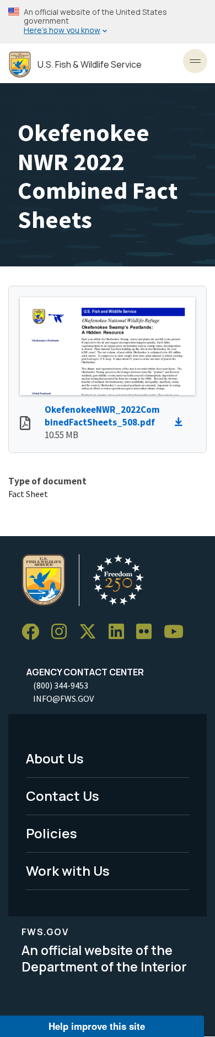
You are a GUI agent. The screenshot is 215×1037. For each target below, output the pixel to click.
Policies (51, 833)
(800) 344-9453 (60, 685)
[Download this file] (181, 422)
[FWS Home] (20, 65)
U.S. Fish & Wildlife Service (89, 64)
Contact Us (62, 796)
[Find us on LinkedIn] (120, 632)
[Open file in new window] (25, 424)
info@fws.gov (63, 698)
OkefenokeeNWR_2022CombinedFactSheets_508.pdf (102, 415)
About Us (55, 758)
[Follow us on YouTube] (177, 632)
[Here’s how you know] (107, 21)
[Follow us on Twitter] (91, 632)
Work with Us (68, 870)
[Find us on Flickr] (147, 632)
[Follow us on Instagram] (62, 632)
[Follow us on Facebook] (34, 632)
